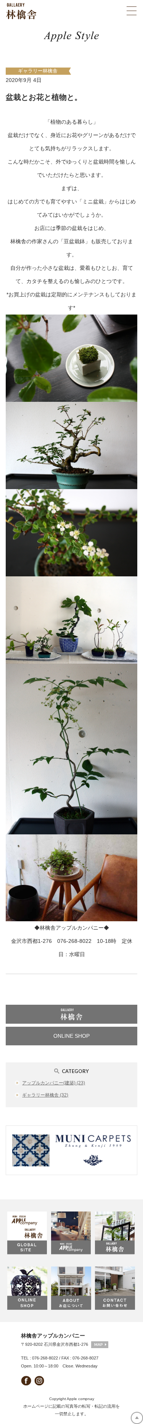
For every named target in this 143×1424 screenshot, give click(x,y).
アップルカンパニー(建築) (53, 1083)
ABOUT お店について (71, 1288)
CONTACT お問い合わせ (115, 1288)
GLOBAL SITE (27, 1233)
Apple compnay (80, 1399)
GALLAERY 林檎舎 (115, 1233)
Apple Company (71, 1233)
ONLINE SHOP (71, 1036)
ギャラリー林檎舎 (38, 71)
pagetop (137, 1418)
